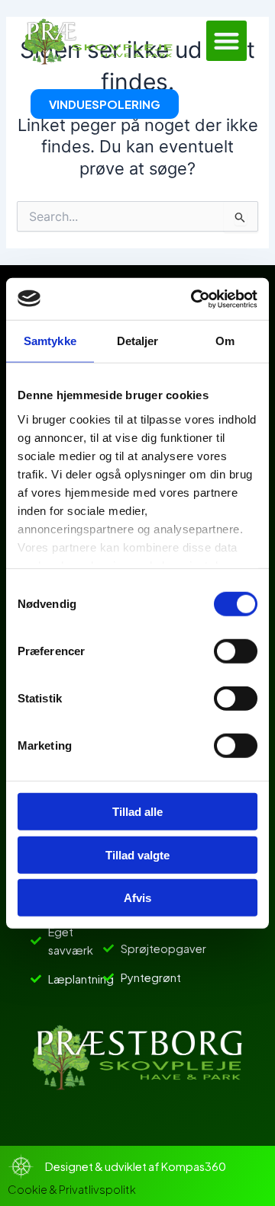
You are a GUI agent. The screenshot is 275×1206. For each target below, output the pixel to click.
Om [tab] (225, 340)
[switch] (235, 651)
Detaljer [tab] (138, 340)
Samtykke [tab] (50, 340)
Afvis (137, 897)
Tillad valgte (137, 854)
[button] (226, 41)
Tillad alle (137, 811)
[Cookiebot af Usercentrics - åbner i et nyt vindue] (194, 299)
